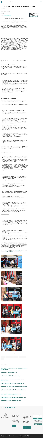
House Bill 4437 (19, 250)
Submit (37, 418)
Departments (33, 435)
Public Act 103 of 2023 (9, 251)
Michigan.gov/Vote (37, 424)
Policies (12, 435)
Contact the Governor (27, 427)
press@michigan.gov (7, 15)
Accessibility (16, 435)
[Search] (40, 1)
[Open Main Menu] (41, 1)
